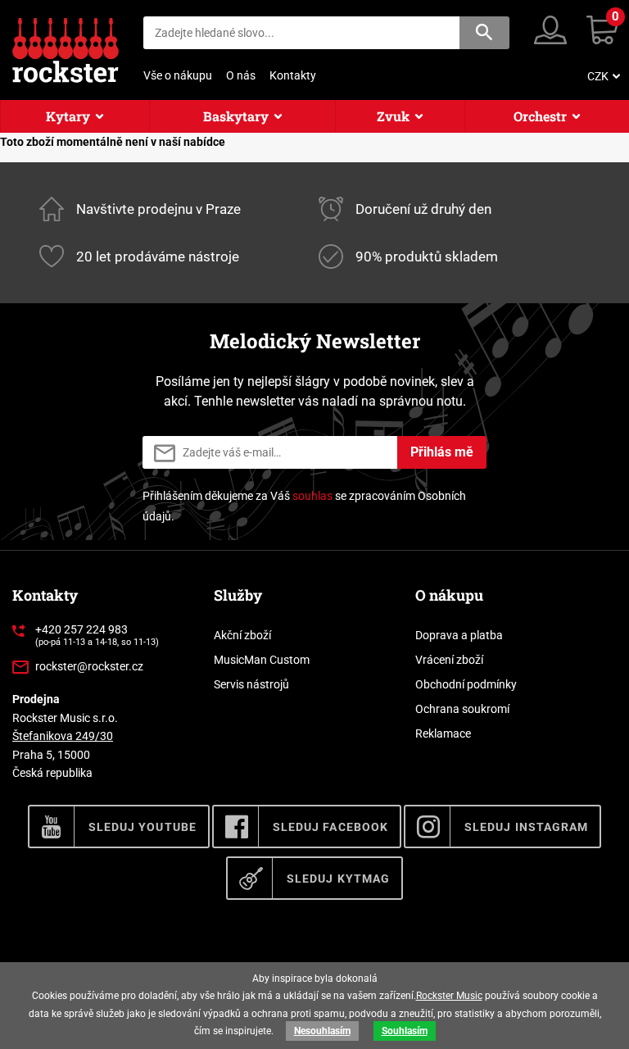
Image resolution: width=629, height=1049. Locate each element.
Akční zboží (242, 635)
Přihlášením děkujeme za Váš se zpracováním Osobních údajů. (304, 506)
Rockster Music (449, 995)
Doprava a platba (459, 635)
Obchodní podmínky (466, 684)
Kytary (68, 116)
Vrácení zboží (449, 659)
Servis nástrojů (251, 684)
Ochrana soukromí (462, 708)
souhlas (312, 495)
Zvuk (393, 116)
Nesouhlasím (322, 1031)
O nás (241, 75)
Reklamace (443, 733)
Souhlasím (405, 1031)
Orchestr (540, 116)
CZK (598, 76)
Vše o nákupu (177, 75)
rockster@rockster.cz (89, 666)
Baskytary (236, 116)
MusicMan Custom (262, 659)
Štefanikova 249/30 (62, 735)
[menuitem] (602, 76)
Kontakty (292, 75)
